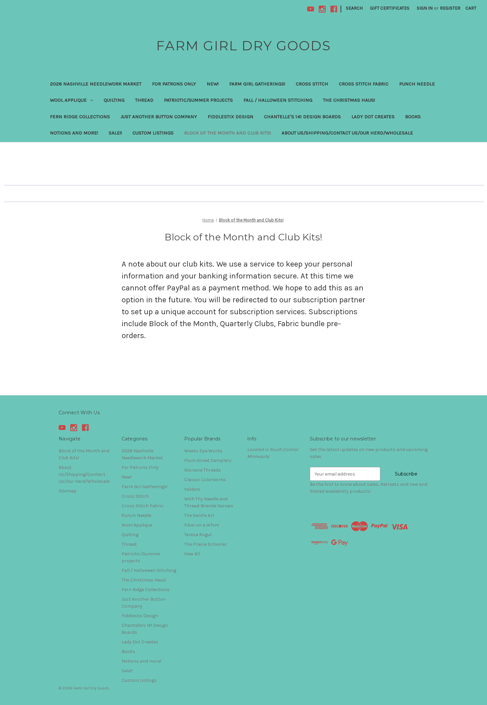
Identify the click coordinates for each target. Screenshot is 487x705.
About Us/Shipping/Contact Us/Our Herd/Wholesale (347, 133)
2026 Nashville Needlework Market (95, 84)
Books (413, 117)
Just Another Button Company (159, 117)
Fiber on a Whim (201, 525)
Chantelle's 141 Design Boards (302, 117)
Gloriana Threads (202, 470)
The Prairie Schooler (205, 544)
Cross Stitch (312, 84)
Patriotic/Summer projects (198, 100)
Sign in (425, 8)
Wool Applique (68, 100)
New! (213, 84)
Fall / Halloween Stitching (278, 100)
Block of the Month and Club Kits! (227, 133)
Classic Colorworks (205, 479)
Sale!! (115, 133)
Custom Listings (153, 133)
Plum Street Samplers (208, 460)
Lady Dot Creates (373, 117)
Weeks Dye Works (203, 451)
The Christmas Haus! (349, 100)
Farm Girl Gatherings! (257, 84)
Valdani (192, 489)
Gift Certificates (389, 8)
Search (354, 8)
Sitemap (68, 491)
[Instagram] (322, 9)
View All (192, 554)
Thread (144, 100)
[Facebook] (333, 9)
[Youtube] (310, 9)
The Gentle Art (199, 515)
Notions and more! (74, 133)
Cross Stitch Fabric (364, 84)
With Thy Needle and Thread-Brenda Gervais (208, 502)
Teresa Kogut (198, 534)
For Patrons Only (174, 84)
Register (450, 8)
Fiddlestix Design (230, 117)
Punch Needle (417, 84)
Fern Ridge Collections (80, 117)
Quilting (114, 100)
